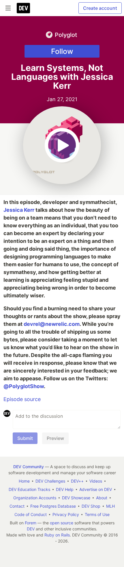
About (101, 497)
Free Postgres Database (53, 506)
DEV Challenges (50, 481)
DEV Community (28, 466)
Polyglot (66, 34)
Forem (30, 522)
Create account (100, 8)
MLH (110, 506)
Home (24, 481)
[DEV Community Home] (23, 8)
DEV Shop (91, 506)
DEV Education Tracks (29, 489)
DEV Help (65, 489)
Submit (25, 438)
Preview (55, 438)
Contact (17, 506)
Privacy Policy (65, 514)
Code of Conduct (30, 514)
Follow (62, 51)
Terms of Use (97, 514)
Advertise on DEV (95, 489)
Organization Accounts (34, 497)
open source (61, 522)
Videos (95, 481)
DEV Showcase (76, 497)
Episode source (22, 399)
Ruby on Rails (57, 534)
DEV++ (77, 481)
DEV (31, 528)
